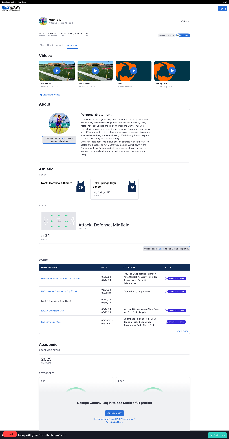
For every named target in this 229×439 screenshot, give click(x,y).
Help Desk (22, 2)
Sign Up (222, 8)
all (167, 267)
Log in (63, 138)
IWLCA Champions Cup (52, 310)
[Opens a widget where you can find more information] (10, 434)
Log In (225, 2)
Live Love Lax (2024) (51, 322)
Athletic (60, 45)
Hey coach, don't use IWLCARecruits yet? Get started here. (114, 421)
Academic (72, 45)
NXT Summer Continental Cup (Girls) (59, 291)
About (50, 45)
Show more (182, 331)
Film (41, 45)
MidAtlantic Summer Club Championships (61, 278)
